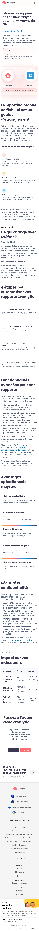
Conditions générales (19, 831)
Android (21, 891)
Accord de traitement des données (19, 842)
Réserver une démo (14, 750)
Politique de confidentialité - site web (19, 834)
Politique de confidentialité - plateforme (19, 838)
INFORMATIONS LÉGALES (19, 821)
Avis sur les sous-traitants (19, 849)
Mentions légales (19, 852)
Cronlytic (21, 31)
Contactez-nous (19, 827)
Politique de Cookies (19, 845)
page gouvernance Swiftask (24, 640)
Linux (20, 876)
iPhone (20, 894)
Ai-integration (9, 31)
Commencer (25, 750)
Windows (21, 872)
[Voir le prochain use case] (33, 772)
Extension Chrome (20, 883)
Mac (20, 868)
